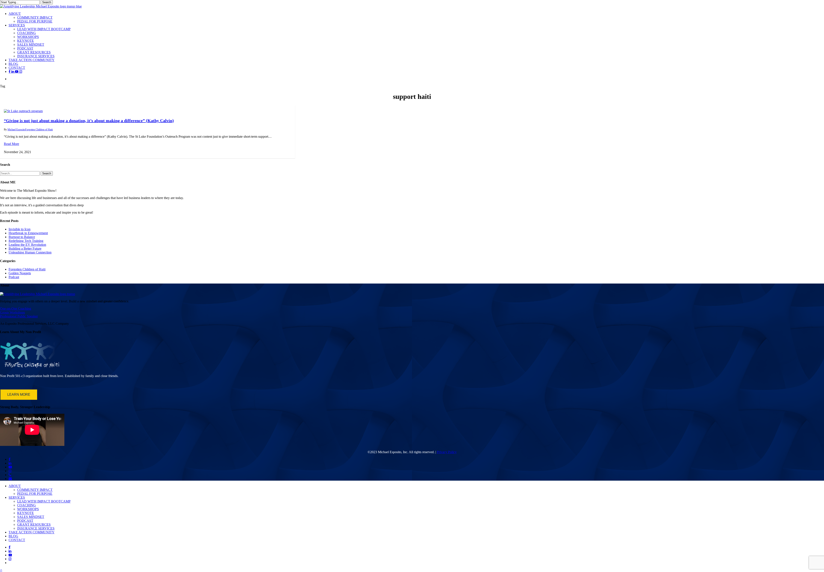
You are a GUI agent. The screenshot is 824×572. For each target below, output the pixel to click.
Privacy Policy (447, 452)
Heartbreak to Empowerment (28, 233)
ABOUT (15, 486)
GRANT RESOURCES (34, 524)
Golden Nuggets (20, 273)
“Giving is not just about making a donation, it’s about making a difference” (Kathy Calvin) (89, 120)
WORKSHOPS (28, 509)
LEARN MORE (18, 394)
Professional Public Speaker (19, 316)
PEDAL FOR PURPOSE (34, 493)
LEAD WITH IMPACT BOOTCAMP (44, 501)
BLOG (13, 536)
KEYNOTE (25, 513)
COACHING (26, 505)
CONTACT (17, 540)
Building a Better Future (25, 248)
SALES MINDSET (30, 517)
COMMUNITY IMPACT (35, 490)
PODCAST (25, 520)
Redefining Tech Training (26, 241)
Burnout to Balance (22, 237)
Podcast (14, 277)
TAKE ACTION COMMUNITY (32, 532)
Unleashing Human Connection (30, 252)
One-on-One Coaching (15, 308)
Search (46, 2)
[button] (1, 570)
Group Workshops (12, 312)
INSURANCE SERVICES (36, 528)
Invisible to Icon (19, 229)
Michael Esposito (16, 129)
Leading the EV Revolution (27, 244)
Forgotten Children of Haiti (39, 129)
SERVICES (17, 497)
